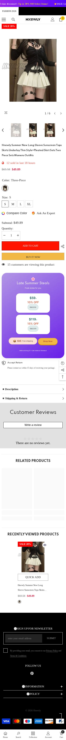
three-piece (19, 601)
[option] (33, 70)
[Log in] (52, 19)
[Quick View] (44, 545)
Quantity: (7, 228)
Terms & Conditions (18, 656)
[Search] (13, 19)
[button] (55, 113)
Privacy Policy (52, 651)
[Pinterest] (32, 673)
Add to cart (30, 246)
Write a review (33, 425)
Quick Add (33, 577)
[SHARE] (61, 246)
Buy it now (33, 257)
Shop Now (47, 341)
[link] (17, 512)
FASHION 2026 (9, 11)
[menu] (4, 19)
